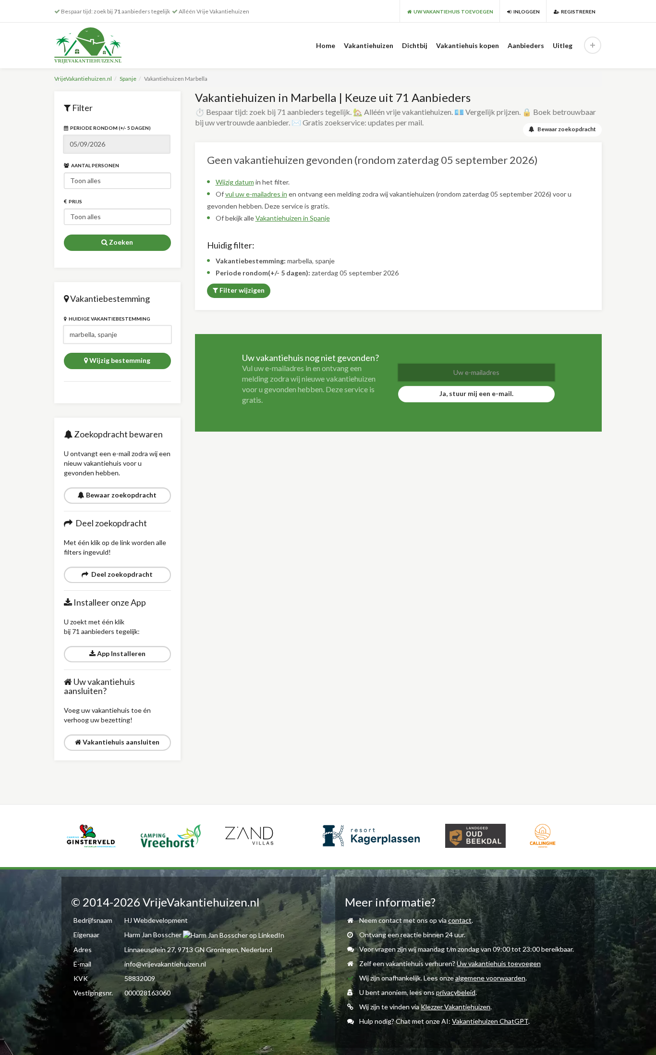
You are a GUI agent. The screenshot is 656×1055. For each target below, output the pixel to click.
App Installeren (121, 653)
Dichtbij (414, 45)
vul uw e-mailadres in (256, 194)
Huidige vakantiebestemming (108, 319)
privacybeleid (455, 992)
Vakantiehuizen (368, 45)
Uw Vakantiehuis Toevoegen (452, 11)
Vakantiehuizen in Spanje (292, 218)
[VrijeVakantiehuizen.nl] (107, 45)
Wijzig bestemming (119, 360)
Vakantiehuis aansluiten (120, 742)
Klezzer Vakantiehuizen (455, 1007)
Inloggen (525, 11)
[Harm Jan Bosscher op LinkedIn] (233, 935)
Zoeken (120, 242)
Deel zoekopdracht (120, 574)
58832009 (139, 978)
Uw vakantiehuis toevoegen (499, 963)
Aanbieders (526, 45)
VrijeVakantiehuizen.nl (83, 78)
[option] (97, 836)
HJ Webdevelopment (156, 920)
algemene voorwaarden (490, 978)
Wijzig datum (235, 182)
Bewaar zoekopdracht (121, 495)
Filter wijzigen (241, 290)
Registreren (577, 11)
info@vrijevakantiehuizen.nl (165, 964)
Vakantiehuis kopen (467, 45)
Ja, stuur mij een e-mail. (476, 393)
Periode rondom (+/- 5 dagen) (109, 128)
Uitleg (562, 45)
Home (325, 45)
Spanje (128, 78)
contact (460, 920)
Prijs (74, 201)
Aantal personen (94, 165)
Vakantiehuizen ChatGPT (490, 1021)
